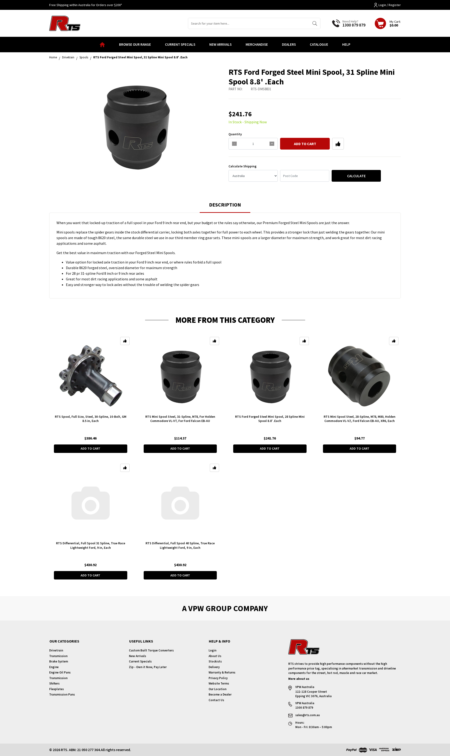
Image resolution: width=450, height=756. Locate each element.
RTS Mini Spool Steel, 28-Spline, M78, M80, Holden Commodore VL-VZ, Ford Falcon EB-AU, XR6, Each (359, 418)
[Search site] (314, 23)
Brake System (58, 661)
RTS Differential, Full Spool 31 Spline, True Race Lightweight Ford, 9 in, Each (90, 545)
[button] (338, 144)
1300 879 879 (353, 25)
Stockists (215, 661)
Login (212, 650)
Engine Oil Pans (60, 672)
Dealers (289, 44)
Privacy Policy (218, 678)
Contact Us (216, 700)
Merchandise (257, 44)
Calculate (356, 175)
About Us (215, 656)
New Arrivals (220, 44)
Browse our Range (135, 44)
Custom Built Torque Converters (151, 650)
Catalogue (319, 44)
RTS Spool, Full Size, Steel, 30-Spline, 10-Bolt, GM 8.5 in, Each (90, 418)
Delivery (214, 667)
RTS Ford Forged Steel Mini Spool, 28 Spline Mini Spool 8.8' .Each (270, 418)
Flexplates (56, 689)
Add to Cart (305, 143)
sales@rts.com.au (307, 715)
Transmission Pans (62, 694)
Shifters (54, 683)
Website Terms (219, 683)
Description (225, 204)
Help (346, 44)
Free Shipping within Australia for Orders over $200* (85, 5)
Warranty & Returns (222, 672)
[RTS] (64, 22)
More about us (298, 679)
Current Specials (180, 44)
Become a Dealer (220, 694)
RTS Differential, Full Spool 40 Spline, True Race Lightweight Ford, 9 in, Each (180, 545)
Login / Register (390, 5)
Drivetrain (56, 650)
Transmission (58, 656)
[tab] (225, 207)
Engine (54, 667)
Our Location (217, 689)
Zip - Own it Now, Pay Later (148, 667)
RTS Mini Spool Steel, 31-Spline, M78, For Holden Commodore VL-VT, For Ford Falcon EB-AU (180, 418)
